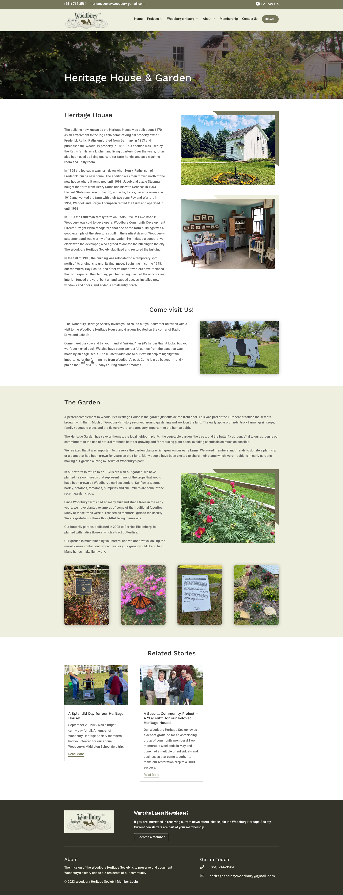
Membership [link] (229, 19)
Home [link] (138, 19)
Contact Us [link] (249, 19)
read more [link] (76, 754)
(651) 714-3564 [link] (75, 4)
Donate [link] (269, 19)
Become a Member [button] (151, 837)
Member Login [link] (127, 881)
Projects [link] (153, 19)
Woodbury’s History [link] (181, 19)
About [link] (207, 19)
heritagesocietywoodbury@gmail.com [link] (118, 4)
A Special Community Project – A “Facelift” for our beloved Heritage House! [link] (171, 718)
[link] (86, 595)
